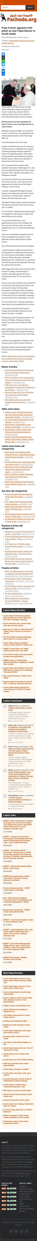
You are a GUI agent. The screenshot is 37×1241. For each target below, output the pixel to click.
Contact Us (23, 1186)
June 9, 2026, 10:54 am (16, 791)
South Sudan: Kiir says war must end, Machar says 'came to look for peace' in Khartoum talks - (19, 561)
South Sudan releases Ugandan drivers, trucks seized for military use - (20, 484)
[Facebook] (18, 54)
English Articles (24, 1194)
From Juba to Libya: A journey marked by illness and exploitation (18, 655)
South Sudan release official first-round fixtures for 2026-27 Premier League (17, 689)
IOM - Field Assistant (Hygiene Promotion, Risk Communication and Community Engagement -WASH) (17, 900)
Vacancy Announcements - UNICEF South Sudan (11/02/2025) (16, 889)
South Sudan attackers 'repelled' (16, 1069)
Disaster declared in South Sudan (16, 1100)
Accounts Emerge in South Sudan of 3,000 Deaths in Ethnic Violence (17, 1080)
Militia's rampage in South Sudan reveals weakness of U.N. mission (16, 1116)
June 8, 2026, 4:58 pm (16, 808)
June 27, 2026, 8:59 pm (16, 766)
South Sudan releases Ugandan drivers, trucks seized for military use (18, 644)
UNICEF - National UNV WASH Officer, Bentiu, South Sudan (17, 867)
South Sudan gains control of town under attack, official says (17, 987)
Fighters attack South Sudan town (16, 1006)
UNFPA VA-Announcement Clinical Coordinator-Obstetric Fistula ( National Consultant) (16, 878)
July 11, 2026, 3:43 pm (16, 721)
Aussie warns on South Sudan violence (18, 1060)
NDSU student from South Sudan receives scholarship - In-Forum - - (18, 601)
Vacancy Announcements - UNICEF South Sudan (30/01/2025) (16, 911)
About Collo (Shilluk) (26, 1189)
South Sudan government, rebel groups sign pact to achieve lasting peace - (19, 372)
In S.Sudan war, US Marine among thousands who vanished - (19, 546)
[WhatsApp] (18, 61)
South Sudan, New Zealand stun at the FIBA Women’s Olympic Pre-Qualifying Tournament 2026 (18, 670)
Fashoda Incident (24, 1173)
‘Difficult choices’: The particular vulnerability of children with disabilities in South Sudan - (20, 387)
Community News (25, 1199)
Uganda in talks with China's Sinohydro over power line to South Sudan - (19, 395)
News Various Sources (27, 1191)
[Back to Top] (34, 1238)
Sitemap (22, 1211)
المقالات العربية (24, 1196)
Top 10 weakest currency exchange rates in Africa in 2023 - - (20, 588)
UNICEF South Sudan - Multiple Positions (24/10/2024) (15, 958)
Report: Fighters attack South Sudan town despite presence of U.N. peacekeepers (17, 1000)
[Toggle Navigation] (2, 2)
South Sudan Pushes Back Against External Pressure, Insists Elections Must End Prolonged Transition (17, 618)
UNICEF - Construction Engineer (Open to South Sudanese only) (18, 921)
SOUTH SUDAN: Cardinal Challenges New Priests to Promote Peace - (19, 477)
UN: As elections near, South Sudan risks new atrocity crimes (17, 624)
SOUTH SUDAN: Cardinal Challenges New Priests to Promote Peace (17, 638)
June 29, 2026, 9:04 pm (16, 742)
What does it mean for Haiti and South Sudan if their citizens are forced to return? (18, 631)
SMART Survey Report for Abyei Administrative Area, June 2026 (15, 650)
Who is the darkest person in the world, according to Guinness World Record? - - (19, 573)
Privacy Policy (24, 1206)
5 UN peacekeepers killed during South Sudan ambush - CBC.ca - (19, 539)
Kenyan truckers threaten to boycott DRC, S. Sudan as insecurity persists (17, 683)
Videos (21, 1203)
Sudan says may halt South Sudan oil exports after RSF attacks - (19, 496)
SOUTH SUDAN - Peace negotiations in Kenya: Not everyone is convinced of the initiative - (19, 380)
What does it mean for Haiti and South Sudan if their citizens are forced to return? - (18, 469)
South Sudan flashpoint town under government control (17, 1032)
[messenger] (18, 67)
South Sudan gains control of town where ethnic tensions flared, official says (17, 980)
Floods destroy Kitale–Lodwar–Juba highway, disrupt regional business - (18, 432)
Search (30, 7)
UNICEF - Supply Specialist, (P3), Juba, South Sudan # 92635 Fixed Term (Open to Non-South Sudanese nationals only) (18, 933)
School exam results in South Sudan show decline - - (19, 581)
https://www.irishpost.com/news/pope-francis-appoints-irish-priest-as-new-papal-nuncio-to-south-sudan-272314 (18, 358)
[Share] (18, 74)
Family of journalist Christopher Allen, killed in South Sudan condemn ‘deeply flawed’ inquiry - (19, 439)
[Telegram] (18, 64)
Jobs (21, 1201)
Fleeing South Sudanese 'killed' (15, 1021)
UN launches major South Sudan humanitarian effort (15, 1122)
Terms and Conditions (26, 1208)
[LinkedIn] (18, 70)
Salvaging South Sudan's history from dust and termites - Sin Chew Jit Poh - (18, 554)
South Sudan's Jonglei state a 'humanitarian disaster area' (15, 1086)
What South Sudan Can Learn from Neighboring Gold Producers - (20, 402)
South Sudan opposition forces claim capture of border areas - (18, 509)
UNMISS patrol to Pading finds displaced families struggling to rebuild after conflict (18, 662)
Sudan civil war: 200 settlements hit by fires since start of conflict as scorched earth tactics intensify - (19, 414)
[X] (18, 57)
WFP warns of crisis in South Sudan (17, 1090)
